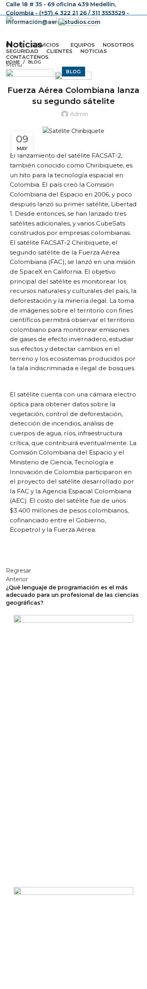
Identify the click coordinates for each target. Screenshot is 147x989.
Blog (35, 62)
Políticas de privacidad (44, 934)
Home (13, 62)
